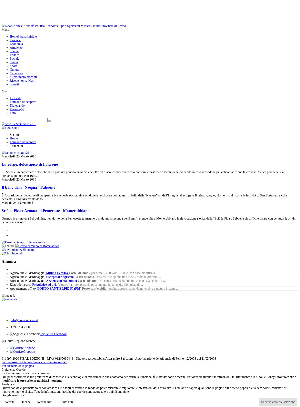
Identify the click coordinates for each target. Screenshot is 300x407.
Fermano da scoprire (23, 142)
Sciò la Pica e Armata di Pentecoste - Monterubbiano (46, 211)
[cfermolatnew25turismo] (18, 249)
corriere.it (13, 362)
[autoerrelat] (10, 299)
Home (14, 138)
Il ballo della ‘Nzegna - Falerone (28, 187)
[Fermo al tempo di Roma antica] (23, 242)
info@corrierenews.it (24, 320)
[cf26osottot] (10, 127)
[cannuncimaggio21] (15, 152)
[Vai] (49, 121)
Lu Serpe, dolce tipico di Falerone (30, 164)
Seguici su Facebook (53, 334)
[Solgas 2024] (19, 124)
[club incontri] (12, 253)
